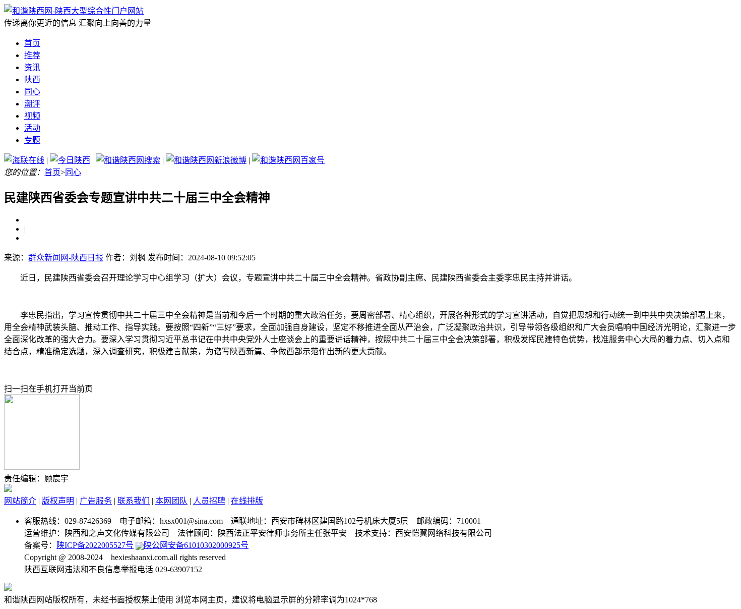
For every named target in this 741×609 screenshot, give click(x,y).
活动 (32, 128)
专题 (32, 140)
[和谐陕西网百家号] (288, 160)
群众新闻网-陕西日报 (65, 257)
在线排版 (247, 500)
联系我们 (133, 500)
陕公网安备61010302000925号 (196, 545)
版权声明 (58, 500)
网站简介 (20, 500)
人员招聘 (209, 500)
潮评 (32, 103)
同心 (32, 91)
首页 (32, 43)
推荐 (32, 55)
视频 (32, 116)
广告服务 (96, 500)
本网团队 (171, 500)
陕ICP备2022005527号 (95, 545)
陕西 (32, 79)
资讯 (32, 67)
